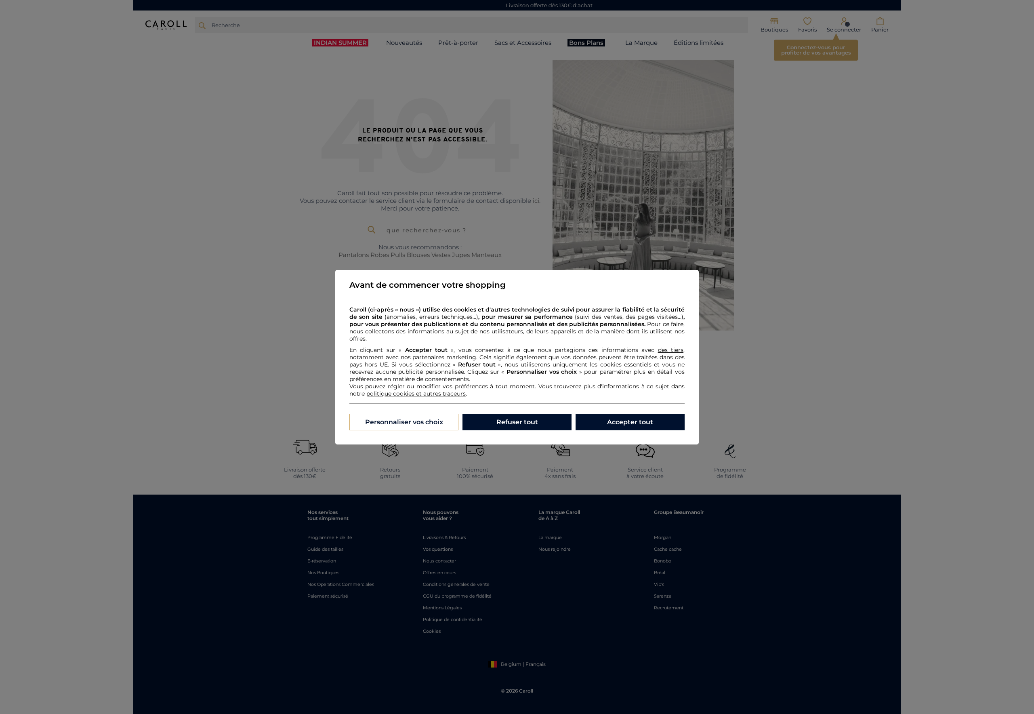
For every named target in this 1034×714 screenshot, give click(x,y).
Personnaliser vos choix (404, 422)
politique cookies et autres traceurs (416, 393)
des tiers (670, 350)
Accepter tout (630, 422)
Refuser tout (517, 422)
